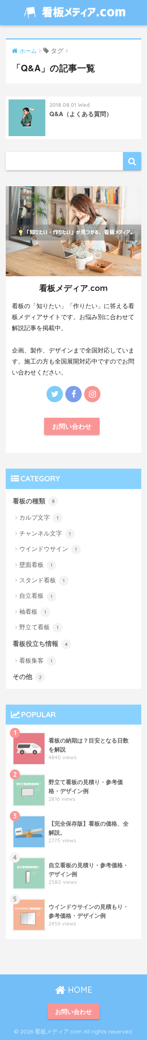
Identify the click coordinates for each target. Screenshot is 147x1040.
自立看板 (35, 595)
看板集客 (35, 660)
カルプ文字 (38, 517)
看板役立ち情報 (40, 643)
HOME (78, 990)
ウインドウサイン (48, 548)
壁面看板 (35, 564)
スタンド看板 (42, 579)
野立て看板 (38, 626)
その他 (27, 676)
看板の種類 (34, 500)
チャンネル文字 (45, 533)
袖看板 (32, 611)
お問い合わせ (71, 426)
